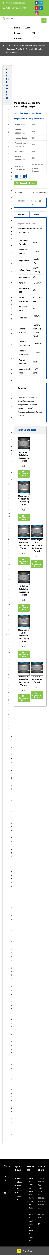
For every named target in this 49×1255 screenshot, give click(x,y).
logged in (32, 412)
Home (19, 1178)
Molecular (23, 250)
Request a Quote (27, 183)
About (19, 1182)
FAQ (18, 1192)
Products (19, 1187)
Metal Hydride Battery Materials (31, 1230)
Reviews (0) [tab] (38, 214)
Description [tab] (22, 214)
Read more (25, 465)
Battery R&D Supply (31, 1195)
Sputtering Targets (40, 192)
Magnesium (22, 224)
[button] (37, 3)
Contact (19, 1197)
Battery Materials (31, 1183)
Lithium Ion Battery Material (31, 1209)
